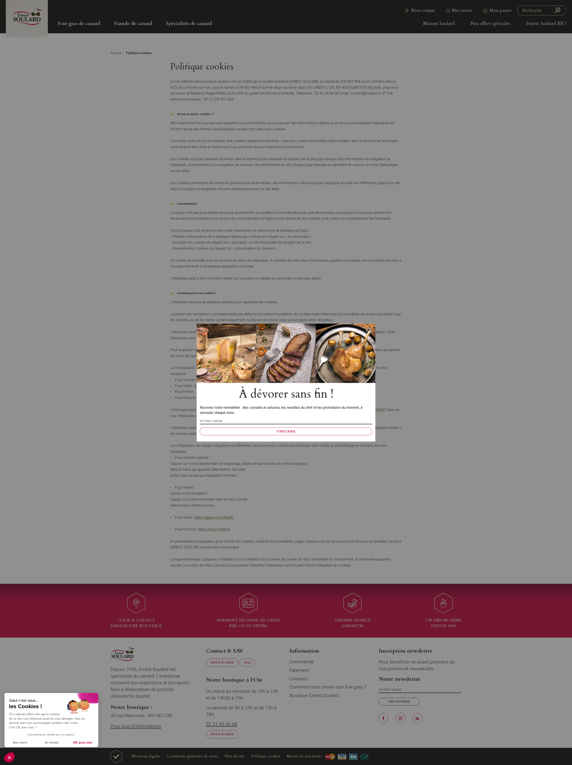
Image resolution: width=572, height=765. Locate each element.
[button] (9, 757)
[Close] (368, 330)
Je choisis (51, 742)
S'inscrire (286, 431)
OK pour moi (82, 742)
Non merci (20, 742)
